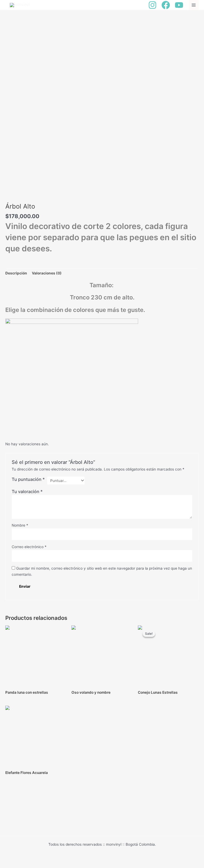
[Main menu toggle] (194, 5)
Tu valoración (27, 491)
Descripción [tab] (16, 273)
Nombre (20, 525)
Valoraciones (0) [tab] (47, 273)
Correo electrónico (29, 547)
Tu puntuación (28, 479)
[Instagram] (152, 5)
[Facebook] (165, 5)
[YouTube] (179, 5)
